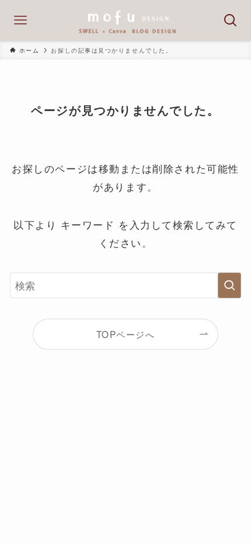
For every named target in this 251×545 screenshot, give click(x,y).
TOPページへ (125, 333)
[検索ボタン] (230, 20)
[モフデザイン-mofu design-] (125, 20)
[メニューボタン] (20, 20)
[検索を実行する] (229, 285)
